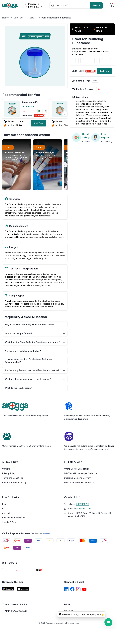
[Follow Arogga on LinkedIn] (66, 589)
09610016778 (82, 504)
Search (96, 5)
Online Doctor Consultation (76, 469)
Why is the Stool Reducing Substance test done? (35, 324)
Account (6, 513)
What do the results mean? (35, 388)
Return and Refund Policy (14, 482)
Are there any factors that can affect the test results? (35, 370)
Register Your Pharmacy (13, 517)
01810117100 (85, 508)
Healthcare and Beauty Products (79, 482)
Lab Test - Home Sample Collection (80, 473)
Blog (4, 504)
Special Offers (9, 522)
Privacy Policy (9, 473)
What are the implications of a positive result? (35, 379)
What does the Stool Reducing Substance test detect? (35, 342)
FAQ (4, 508)
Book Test (39, 123)
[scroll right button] (64, 113)
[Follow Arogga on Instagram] (78, 589)
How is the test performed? (35, 333)
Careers (6, 469)
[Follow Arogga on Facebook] (72, 589)
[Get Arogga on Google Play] (8, 589)
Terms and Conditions (12, 478)
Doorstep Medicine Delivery (77, 478)
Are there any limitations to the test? (35, 351)
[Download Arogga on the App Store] (23, 589)
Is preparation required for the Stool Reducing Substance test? (35, 360)
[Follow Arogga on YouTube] (84, 589)
